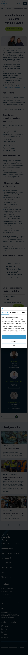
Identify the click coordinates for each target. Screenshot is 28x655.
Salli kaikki (14, 337)
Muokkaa (13, 341)
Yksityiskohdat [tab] (14, 312)
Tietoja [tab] (23, 312)
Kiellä (14, 345)
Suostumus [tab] (5, 312)
